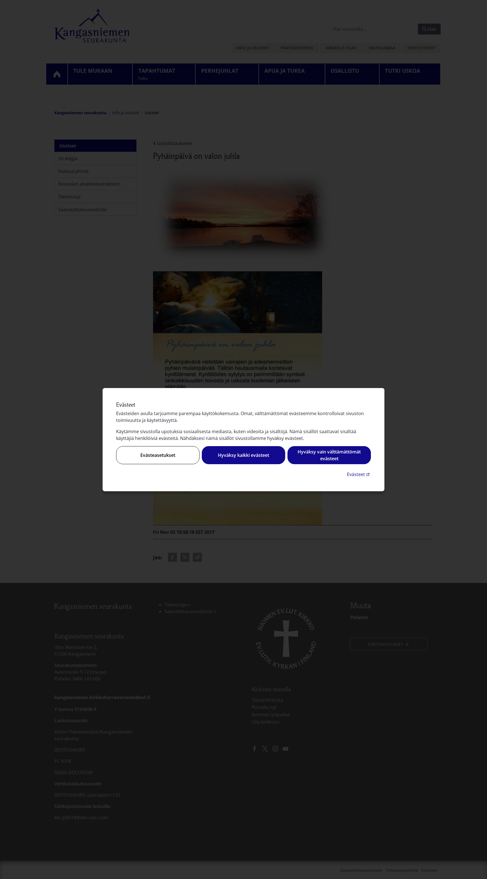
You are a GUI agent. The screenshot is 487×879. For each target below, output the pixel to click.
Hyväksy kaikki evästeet (243, 455)
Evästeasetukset (157, 455)
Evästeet (359, 474)
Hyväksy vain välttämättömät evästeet (329, 455)
